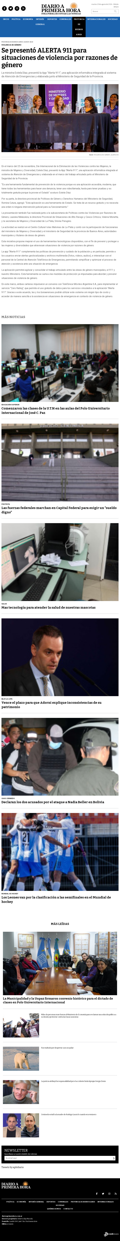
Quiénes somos (54, 1209)
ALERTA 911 (115, 155)
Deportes (52, 19)
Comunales (65, 19)
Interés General (40, 21)
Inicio (6, 19)
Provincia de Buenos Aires (79, 27)
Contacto (68, 1209)
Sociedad (113, 19)
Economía (28, 19)
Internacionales (96, 19)
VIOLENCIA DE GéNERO (102, 155)
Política (16, 19)
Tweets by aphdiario (12, 1167)
